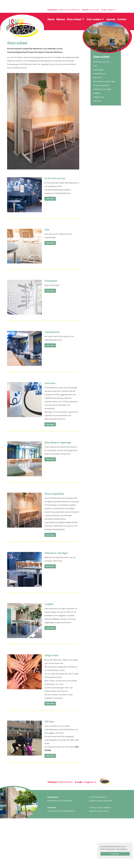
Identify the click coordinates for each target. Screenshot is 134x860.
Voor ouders (94, 19)
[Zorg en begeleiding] (24, 527)
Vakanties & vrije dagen (102, 89)
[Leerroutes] (24, 416)
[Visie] (24, 263)
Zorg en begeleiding (101, 85)
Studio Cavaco (103, 811)
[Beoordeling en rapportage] (24, 476)
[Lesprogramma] (24, 365)
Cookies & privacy (96, 800)
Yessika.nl (107, 807)
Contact (121, 19)
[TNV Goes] (24, 755)
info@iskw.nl (111, 10)
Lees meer (50, 199)
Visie (95, 66)
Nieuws (60, 19)
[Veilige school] (24, 689)
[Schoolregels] (24, 314)
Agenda (110, 19)
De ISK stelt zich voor (101, 62)
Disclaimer (108, 800)
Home (50, 19)
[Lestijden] (24, 637)
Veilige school (98, 97)
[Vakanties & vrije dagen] (24, 586)
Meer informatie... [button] (122, 849)
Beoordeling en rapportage (104, 81)
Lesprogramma (99, 73)
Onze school (74, 19)
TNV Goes (97, 101)
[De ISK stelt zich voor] (24, 211)
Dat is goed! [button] (115, 854)
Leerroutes (97, 77)
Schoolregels (98, 70)
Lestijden (96, 93)
